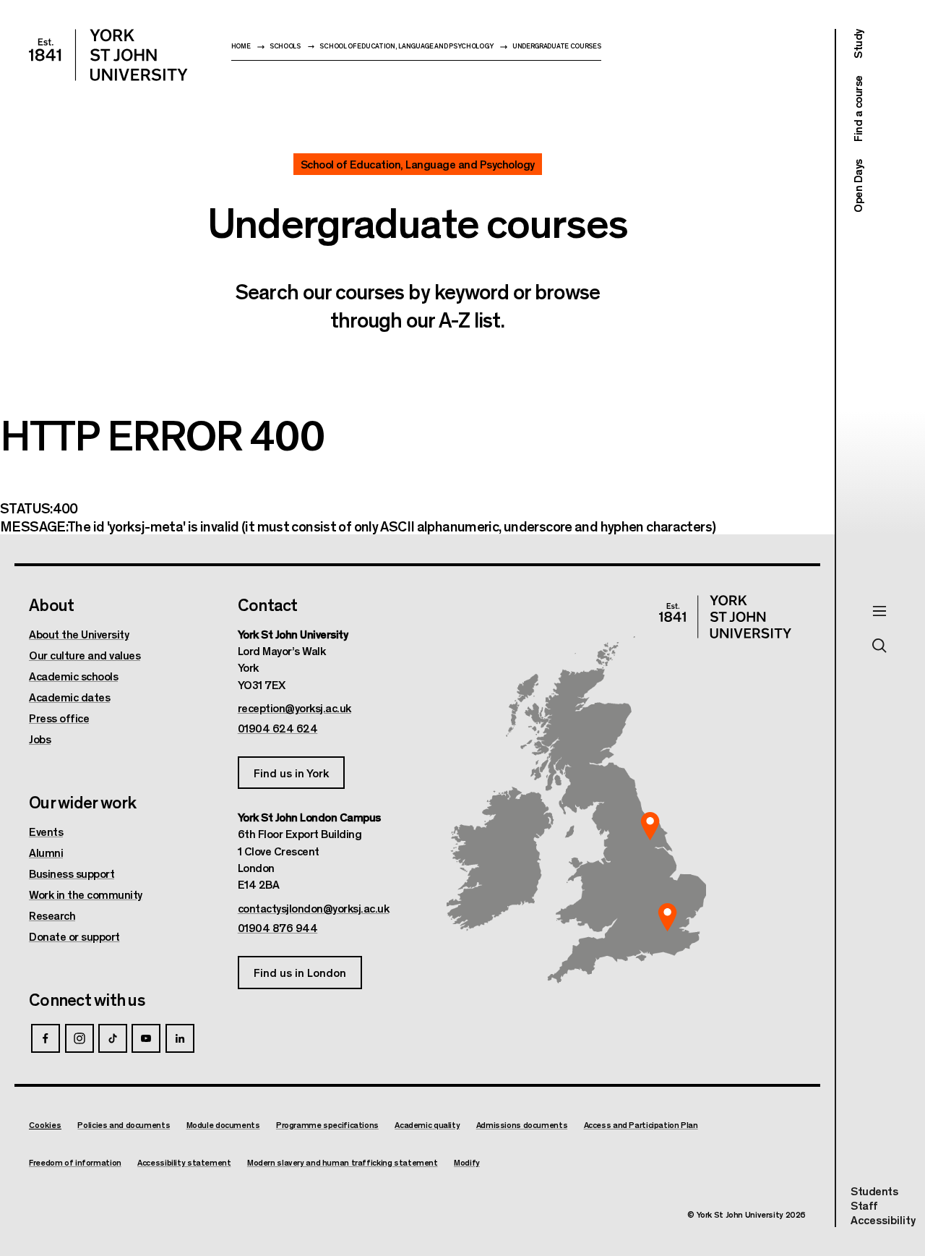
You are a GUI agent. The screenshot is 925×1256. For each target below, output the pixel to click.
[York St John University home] (108, 55)
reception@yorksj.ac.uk (294, 708)
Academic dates (69, 697)
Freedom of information (75, 1162)
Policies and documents (123, 1124)
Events (46, 831)
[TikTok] (112, 1038)
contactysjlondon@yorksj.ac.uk (314, 908)
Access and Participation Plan (641, 1124)
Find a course (857, 109)
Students (874, 1190)
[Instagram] (79, 1038)
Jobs (40, 739)
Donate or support (74, 936)
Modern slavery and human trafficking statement (342, 1162)
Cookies (45, 1124)
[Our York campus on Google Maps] (650, 826)
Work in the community (85, 894)
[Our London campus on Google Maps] (667, 917)
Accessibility (883, 1220)
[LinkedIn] (179, 1038)
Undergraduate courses (556, 46)
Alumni (46, 852)
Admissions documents (522, 1124)
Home (241, 46)
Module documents (223, 1124)
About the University (79, 634)
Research (52, 915)
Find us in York (291, 772)
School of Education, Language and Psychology (406, 46)
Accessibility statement (184, 1162)
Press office (59, 718)
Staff (864, 1205)
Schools (285, 46)
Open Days (857, 186)
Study (857, 44)
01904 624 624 (278, 728)
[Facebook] (45, 1038)
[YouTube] (146, 1038)
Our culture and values (84, 655)
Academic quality (427, 1124)
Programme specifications (327, 1124)
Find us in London (300, 972)
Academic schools (73, 676)
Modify (467, 1162)
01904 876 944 (278, 927)
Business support (71, 873)
